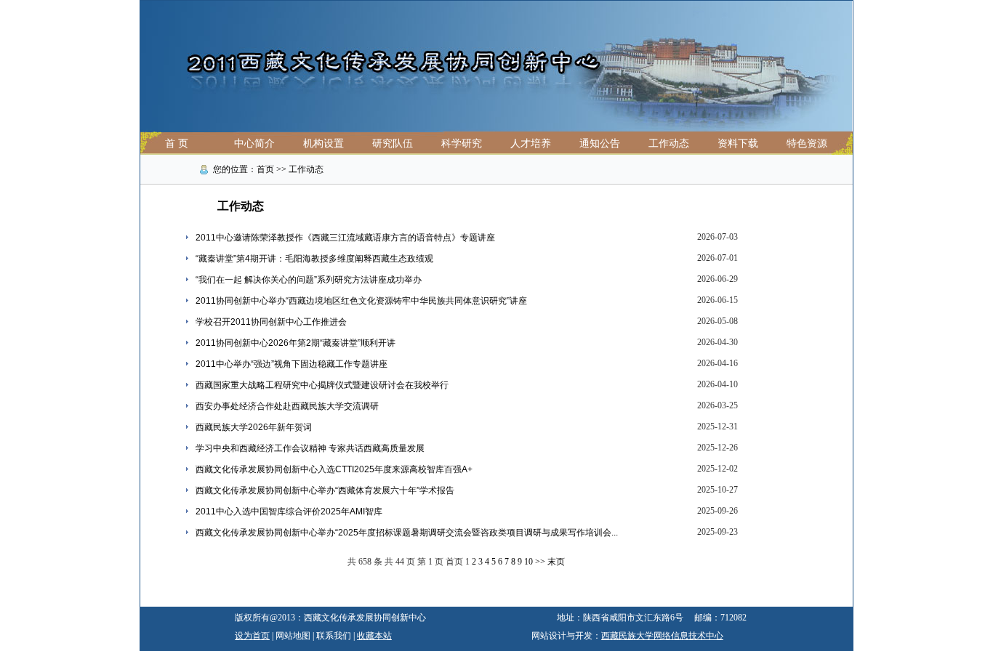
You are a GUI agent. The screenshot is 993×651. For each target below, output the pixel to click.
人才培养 (530, 143)
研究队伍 (392, 143)
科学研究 (461, 143)
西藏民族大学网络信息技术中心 (662, 636)
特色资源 (807, 143)
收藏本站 (374, 636)
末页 (556, 562)
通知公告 (599, 143)
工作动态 (668, 143)
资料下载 (737, 143)
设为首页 (252, 636)
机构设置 (323, 143)
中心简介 (254, 143)
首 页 (176, 143)
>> (540, 562)
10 (528, 562)
